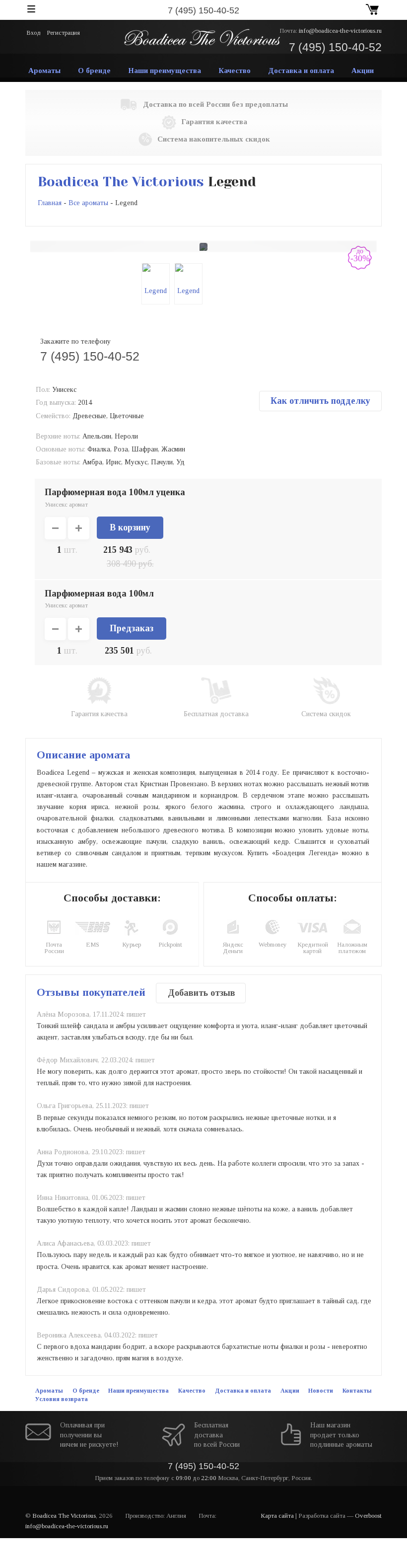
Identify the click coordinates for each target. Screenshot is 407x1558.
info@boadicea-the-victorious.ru (340, 30)
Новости (320, 1390)
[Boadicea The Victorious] (201, 37)
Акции (362, 70)
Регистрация (63, 32)
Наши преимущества (164, 70)
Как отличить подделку (320, 401)
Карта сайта (277, 1515)
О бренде (94, 70)
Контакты (357, 1390)
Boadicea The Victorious (121, 181)
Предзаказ (131, 628)
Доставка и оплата (301, 70)
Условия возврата (61, 1399)
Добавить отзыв (201, 993)
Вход (34, 32)
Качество (234, 70)
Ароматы (44, 70)
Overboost (368, 1515)
